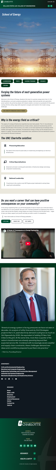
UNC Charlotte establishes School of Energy (14, 111)
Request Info (17, 221)
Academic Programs (30, 81)
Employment (11, 397)
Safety (9, 401)
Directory (10, 395)
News (9, 390)
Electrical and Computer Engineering (13, 369)
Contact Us (10, 403)
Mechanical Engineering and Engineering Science (17, 375)
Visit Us (9, 405)
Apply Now (5, 221)
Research (43, 81)
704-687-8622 (28, 440)
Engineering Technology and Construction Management (19, 371)
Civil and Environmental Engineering (12, 367)
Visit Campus (28, 221)
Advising (5, 85)
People (18, 81)
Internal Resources (13, 399)
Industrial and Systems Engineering (12, 373)
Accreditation (7, 81)
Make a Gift (10, 392)
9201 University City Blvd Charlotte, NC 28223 (28, 433)
